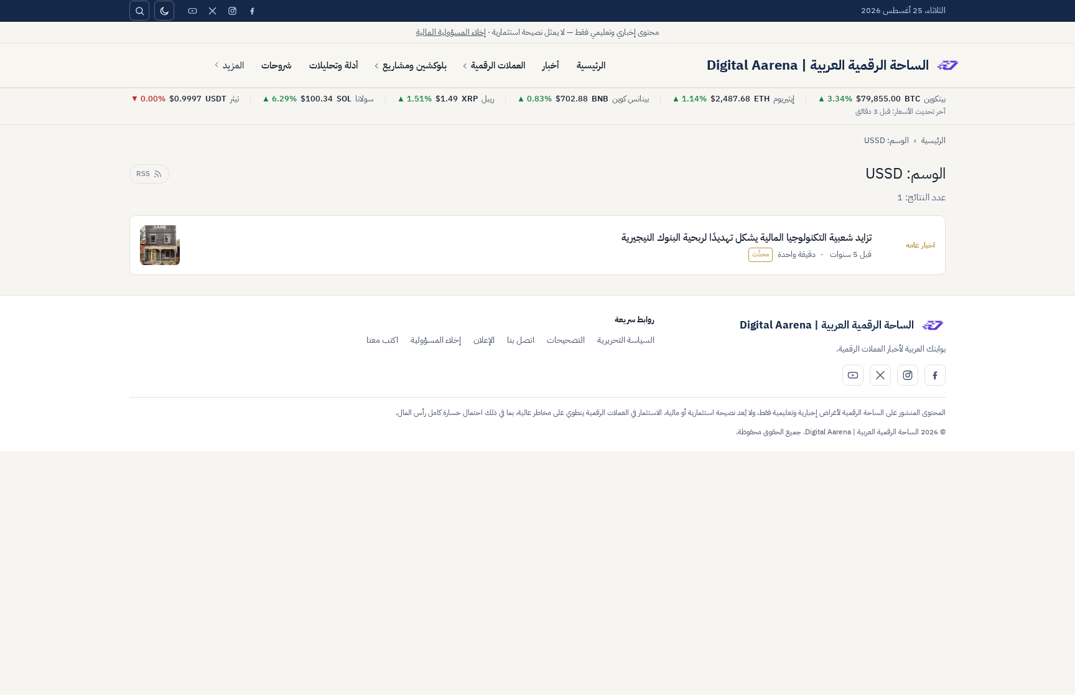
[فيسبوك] (252, 10)
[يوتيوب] (192, 10)
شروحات (276, 65)
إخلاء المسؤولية (436, 340)
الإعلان (484, 340)
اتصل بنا (520, 340)
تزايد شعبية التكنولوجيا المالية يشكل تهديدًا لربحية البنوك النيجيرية (746, 237)
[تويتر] (212, 10)
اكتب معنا (382, 340)
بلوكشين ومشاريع (415, 65)
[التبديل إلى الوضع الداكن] (164, 11)
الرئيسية (591, 65)
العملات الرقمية (498, 65)
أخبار (550, 65)
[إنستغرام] (232, 10)
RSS (143, 173)
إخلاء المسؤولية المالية (451, 32)
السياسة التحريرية (625, 340)
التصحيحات (566, 340)
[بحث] (139, 11)
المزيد (233, 65)
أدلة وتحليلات (333, 65)
